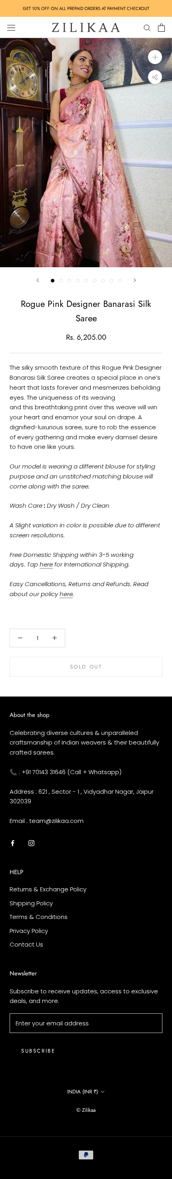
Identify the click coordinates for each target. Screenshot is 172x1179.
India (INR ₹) (82, 1091)
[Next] (135, 280)
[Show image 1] (52, 280)
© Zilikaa (86, 1110)
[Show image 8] (111, 280)
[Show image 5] (86, 280)
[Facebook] (13, 843)
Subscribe (38, 1051)
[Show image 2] (61, 280)
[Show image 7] (103, 280)
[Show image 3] (69, 280)
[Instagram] (31, 843)
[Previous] (37, 280)
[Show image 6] (94, 280)
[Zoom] (155, 57)
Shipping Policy (31, 903)
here (46, 564)
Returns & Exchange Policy (48, 889)
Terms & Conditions (39, 917)
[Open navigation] (11, 27)
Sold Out (86, 667)
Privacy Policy (29, 931)
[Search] (147, 27)
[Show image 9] (120, 280)
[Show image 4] (78, 280)
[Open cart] (161, 28)
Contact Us (26, 944)
